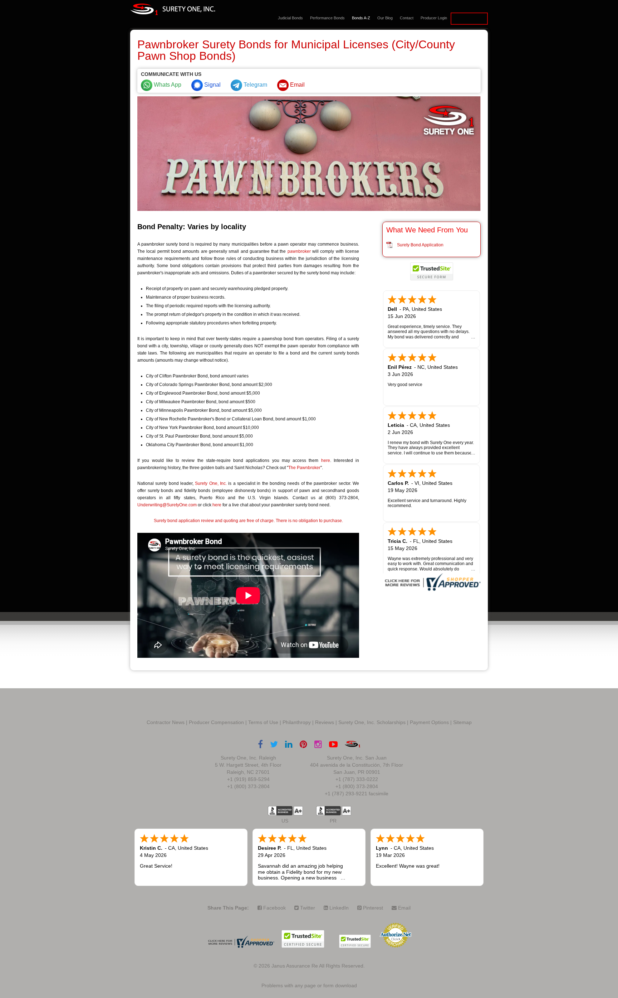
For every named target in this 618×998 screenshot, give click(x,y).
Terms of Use (263, 722)
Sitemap (462, 722)
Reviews (324, 722)
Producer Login (434, 18)
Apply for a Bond (469, 18)
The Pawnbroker (304, 467)
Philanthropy (297, 722)
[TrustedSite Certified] (431, 271)
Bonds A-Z (361, 18)
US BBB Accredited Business (280, 810)
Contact (406, 18)
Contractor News (166, 722)
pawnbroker (299, 251)
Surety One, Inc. (211, 483)
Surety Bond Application (420, 244)
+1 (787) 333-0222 (356, 779)
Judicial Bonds (290, 18)
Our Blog (385, 18)
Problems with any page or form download (309, 985)
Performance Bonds (327, 18)
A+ (298, 810)
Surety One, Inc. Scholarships (372, 722)
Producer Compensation (216, 722)
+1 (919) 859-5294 (248, 779)
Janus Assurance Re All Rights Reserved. (318, 966)
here (325, 460)
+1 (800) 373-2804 (248, 786)
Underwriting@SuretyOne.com (167, 504)
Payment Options (429, 722)
